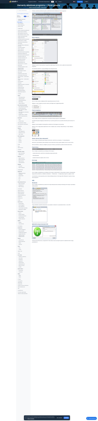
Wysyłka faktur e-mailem (22, 40)
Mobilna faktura (20, 268)
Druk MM (20, 142)
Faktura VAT (19, 7)
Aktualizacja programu (22, 91)
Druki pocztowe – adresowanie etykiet (23, 80)
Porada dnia (20, 283)
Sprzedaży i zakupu (21, 151)
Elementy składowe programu (21, 20)
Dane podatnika (21, 231)
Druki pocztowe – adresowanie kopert (23, 77)
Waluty (20, 242)
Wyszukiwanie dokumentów (22, 42)
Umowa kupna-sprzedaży (23, 207)
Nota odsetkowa (21, 206)
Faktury (19, 95)
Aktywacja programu (21, 90)
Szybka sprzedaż (21, 98)
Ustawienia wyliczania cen (22, 57)
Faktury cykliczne (21, 49)
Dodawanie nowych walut (22, 73)
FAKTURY (19, 93)
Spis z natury (21, 134)
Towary (20, 249)
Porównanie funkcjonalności (44, 1)
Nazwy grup (20, 65)
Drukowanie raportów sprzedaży (23, 51)
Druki (19, 200)
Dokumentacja (25, 7)
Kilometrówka (20, 85)
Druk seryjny (20, 43)
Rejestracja (20, 290)
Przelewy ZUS (20, 198)
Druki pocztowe (20, 211)
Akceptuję (66, 417)
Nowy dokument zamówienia (23, 124)
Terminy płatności (21, 193)
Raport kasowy (20, 147)
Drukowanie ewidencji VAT (22, 53)
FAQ (18, 288)
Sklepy (19, 273)
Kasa (19, 144)
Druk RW (20, 140)
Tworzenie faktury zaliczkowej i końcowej (23, 46)
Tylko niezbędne (59, 417)
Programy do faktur (32, 1)
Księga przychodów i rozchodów (23, 84)
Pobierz (86, 1)
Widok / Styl (20, 251)
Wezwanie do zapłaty (22, 209)
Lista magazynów (22, 131)
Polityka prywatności (30, 418)
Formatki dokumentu (22, 108)
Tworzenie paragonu (21, 47)
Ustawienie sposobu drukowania (23, 39)
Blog (56, 1)
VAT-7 (20, 177)
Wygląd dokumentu (21, 37)
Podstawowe (20, 227)
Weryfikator (21, 259)
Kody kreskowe (20, 81)
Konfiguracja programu (23, 232)
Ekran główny (20, 22)
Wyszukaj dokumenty (22, 100)
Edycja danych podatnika (22, 31)
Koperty (20, 212)
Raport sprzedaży (22, 153)
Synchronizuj (21, 270)
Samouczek (20, 28)
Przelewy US (20, 196)
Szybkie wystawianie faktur (22, 36)
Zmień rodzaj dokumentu (23, 116)
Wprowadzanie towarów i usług (23, 34)
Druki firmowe (20, 201)
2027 (28, 16)
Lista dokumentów (22, 97)
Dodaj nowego (21, 121)
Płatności (19, 156)
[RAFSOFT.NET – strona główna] (13, 2)
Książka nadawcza (22, 218)
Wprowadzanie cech (21, 62)
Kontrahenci (20, 117)
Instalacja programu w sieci (22, 66)
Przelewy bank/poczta (22, 195)
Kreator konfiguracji (22, 229)
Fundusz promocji (21, 87)
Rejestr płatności (21, 50)
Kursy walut (20, 72)
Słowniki (19, 238)
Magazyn (20, 126)
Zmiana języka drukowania (22, 75)
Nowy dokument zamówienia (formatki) (24, 113)
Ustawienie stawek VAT (22, 56)
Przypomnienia (21, 262)
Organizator (21, 261)
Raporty (19, 149)
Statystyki (19, 164)
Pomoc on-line (20, 26)
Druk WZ (20, 137)
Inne (19, 253)
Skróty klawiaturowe (21, 286)
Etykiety (19, 220)
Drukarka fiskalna (21, 88)
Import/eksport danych (22, 70)
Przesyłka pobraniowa (22, 215)
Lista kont (20, 244)
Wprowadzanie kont (21, 60)
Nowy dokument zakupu (22, 122)
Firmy (19, 119)
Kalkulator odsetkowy (22, 256)
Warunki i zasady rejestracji (22, 293)
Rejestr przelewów (22, 159)
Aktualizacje (20, 282)
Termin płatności (21, 162)
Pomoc (59, 1)
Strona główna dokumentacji (23, 13)
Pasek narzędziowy (21, 25)
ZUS (19, 180)
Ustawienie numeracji (21, 59)
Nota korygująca (21, 205)
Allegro (20, 276)
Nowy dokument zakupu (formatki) (23, 110)
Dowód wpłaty (21, 203)
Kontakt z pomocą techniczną (23, 285)
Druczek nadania (21, 214)
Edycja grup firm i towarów (22, 63)
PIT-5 (19, 178)
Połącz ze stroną (21, 265)
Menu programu (20, 23)
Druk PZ (20, 139)
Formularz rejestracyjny (22, 292)
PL (75, 1)
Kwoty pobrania (21, 217)
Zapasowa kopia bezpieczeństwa (21, 69)
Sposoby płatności (22, 241)
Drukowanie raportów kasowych (23, 54)
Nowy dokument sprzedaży (22, 105)
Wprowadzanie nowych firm (23, 33)
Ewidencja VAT (21, 154)
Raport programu (22, 167)
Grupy (19, 246)
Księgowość (20, 169)
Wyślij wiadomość (22, 264)
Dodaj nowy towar (22, 132)
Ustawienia (20, 226)
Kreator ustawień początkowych (23, 30)
